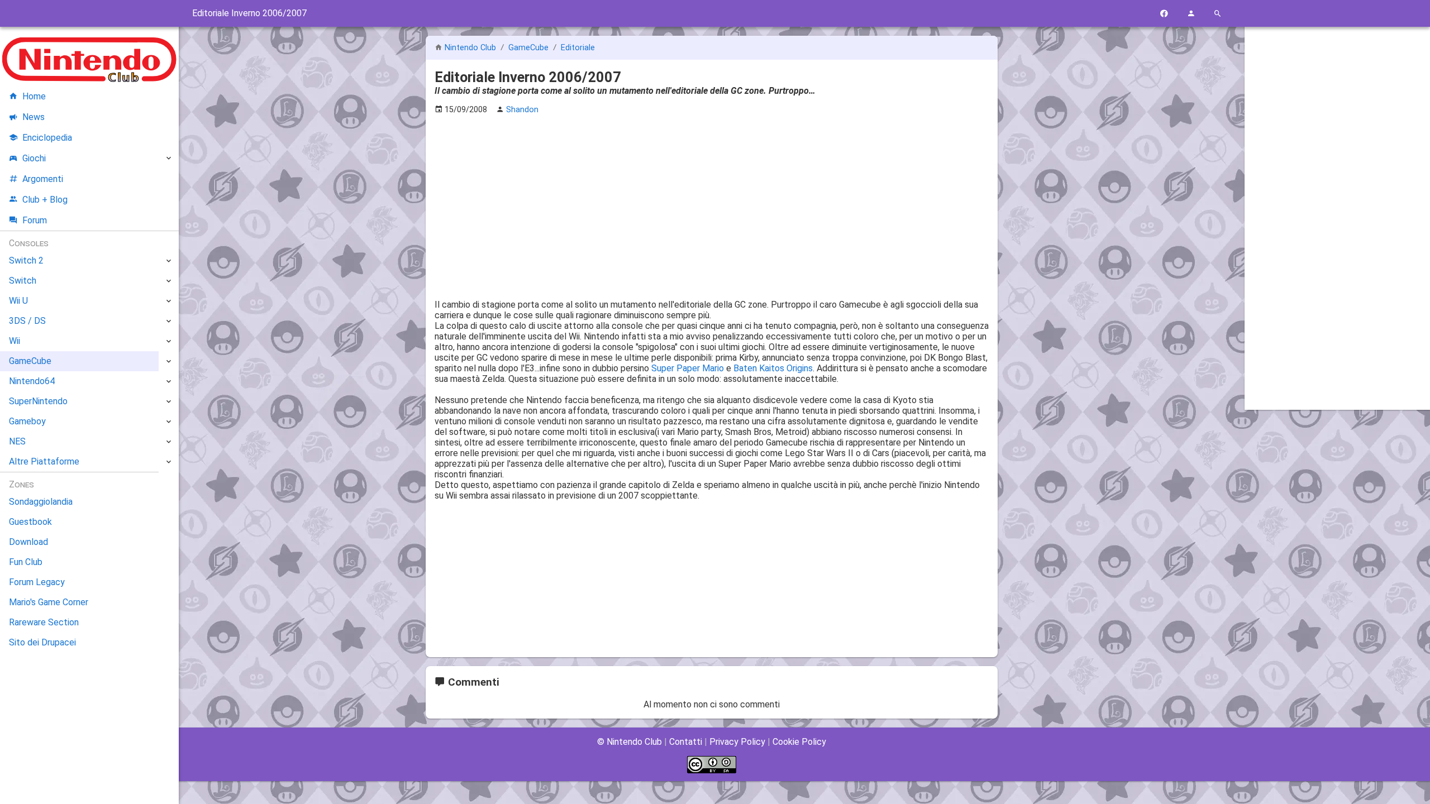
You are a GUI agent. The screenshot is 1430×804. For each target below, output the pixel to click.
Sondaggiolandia (41, 501)
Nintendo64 (32, 381)
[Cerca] (1217, 13)
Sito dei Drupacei (42, 642)
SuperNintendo (38, 401)
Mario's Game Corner (48, 602)
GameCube (529, 47)
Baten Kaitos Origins (773, 368)
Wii (14, 341)
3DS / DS (27, 320)
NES (17, 441)
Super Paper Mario (687, 368)
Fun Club (25, 562)
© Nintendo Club (629, 741)
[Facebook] (1164, 13)
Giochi (34, 158)
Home (34, 96)
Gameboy (27, 421)
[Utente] (1191, 13)
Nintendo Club (470, 47)
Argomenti (42, 179)
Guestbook (30, 521)
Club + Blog (45, 199)
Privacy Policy (737, 741)
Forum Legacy (37, 582)
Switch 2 (26, 260)
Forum (34, 220)
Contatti (685, 741)
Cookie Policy (799, 741)
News (33, 117)
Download (28, 542)
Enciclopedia (47, 137)
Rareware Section (44, 622)
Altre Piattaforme (44, 461)
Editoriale (578, 47)
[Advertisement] (712, 201)
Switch (22, 280)
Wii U (18, 300)
